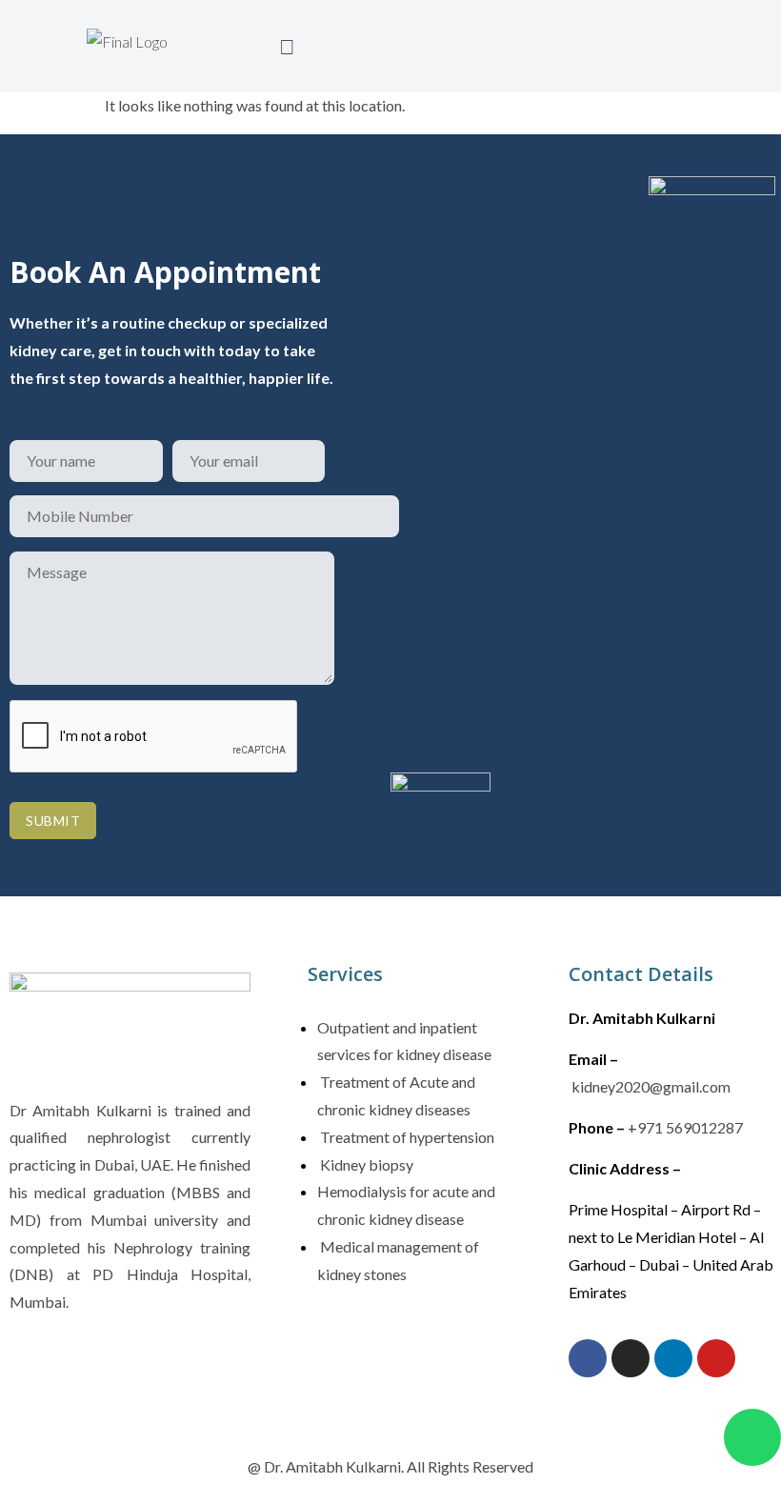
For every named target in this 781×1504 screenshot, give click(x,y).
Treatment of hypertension (405, 1137)
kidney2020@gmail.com (651, 1086)
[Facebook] (588, 1358)
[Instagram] (630, 1358)
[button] (287, 46)
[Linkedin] (673, 1358)
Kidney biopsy (365, 1164)
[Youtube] (716, 1358)
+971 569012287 (685, 1127)
